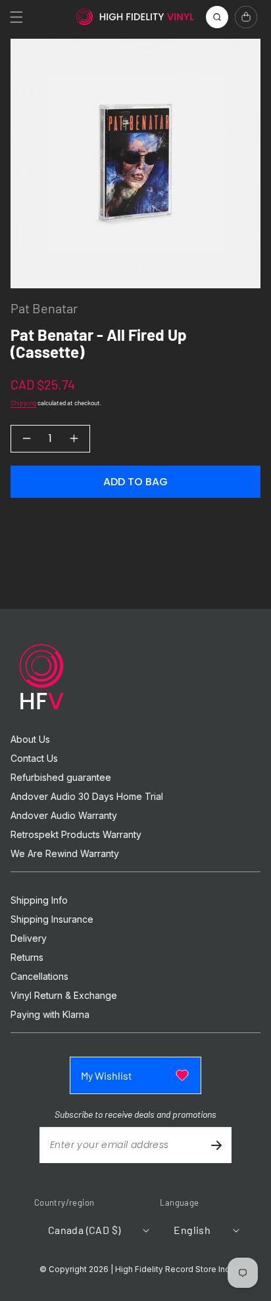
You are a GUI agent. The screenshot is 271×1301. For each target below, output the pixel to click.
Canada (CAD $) (84, 1230)
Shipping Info (39, 900)
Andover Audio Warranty (64, 815)
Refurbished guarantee (61, 777)
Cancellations (39, 976)
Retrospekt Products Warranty (76, 834)
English (192, 1230)
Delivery (29, 938)
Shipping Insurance (52, 919)
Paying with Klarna (50, 1014)
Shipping (23, 403)
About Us (30, 739)
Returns (27, 957)
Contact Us (34, 758)
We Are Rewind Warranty (65, 853)
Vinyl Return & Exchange (64, 995)
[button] (16, 17)
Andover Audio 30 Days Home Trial (87, 796)
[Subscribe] (216, 1145)
